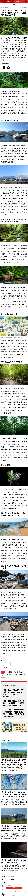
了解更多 (14, 891)
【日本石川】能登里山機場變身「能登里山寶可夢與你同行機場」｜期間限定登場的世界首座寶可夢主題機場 (13, 712)
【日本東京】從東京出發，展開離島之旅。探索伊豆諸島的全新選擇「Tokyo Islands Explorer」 (13, 693)
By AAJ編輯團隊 (6, 63)
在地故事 (11, 880)
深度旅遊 (4, 876)
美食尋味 (11, 876)
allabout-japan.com (6, 677)
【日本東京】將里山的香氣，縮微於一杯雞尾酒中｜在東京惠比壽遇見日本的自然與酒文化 (13, 703)
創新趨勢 (4, 880)
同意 (14, 888)
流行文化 (19, 876)
